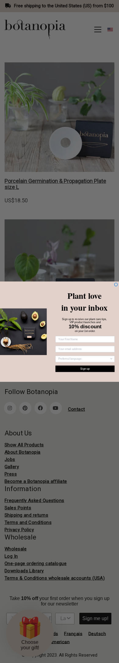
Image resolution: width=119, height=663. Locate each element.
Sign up (85, 368)
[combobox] (84, 359)
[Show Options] (111, 359)
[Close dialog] (115, 284)
